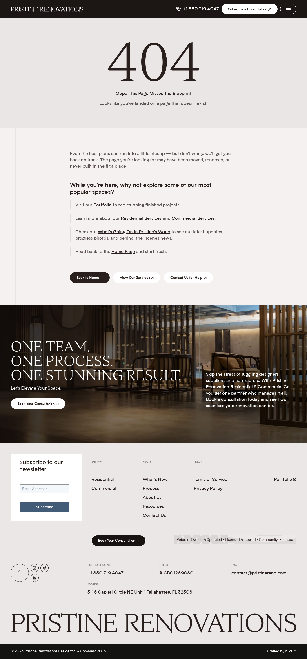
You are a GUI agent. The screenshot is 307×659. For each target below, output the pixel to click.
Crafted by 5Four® (281, 651)
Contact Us (154, 515)
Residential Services (141, 218)
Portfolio (102, 205)
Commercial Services (193, 218)
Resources (153, 506)
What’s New (155, 480)
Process (151, 489)
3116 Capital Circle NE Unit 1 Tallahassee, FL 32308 (139, 592)
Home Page (123, 252)
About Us (152, 497)
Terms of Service (210, 480)
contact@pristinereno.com (259, 573)
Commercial (103, 489)
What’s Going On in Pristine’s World (134, 232)
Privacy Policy (208, 489)
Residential (102, 480)
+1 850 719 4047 (105, 573)
